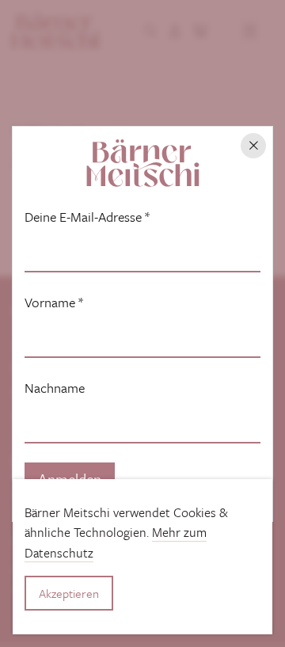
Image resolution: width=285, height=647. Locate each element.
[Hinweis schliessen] (253, 145)
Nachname (55, 388)
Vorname (54, 302)
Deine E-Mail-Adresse (87, 217)
